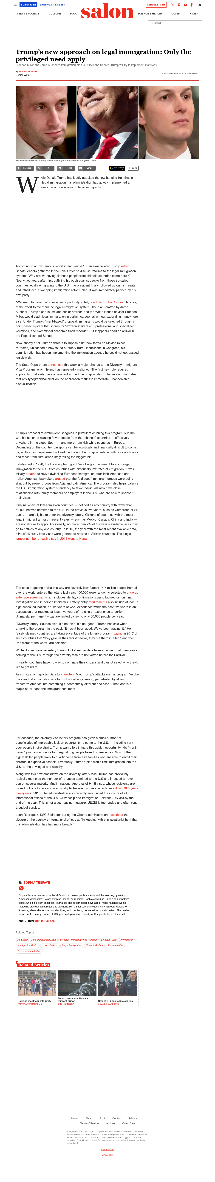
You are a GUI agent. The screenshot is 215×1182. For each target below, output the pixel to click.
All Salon (22, 940)
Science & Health (150, 14)
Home (74, 1118)
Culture (55, 14)
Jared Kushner (50, 945)
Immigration (126, 940)
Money (176, 14)
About (89, 1118)
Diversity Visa (108, 940)
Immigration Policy (27, 945)
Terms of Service (89, 1123)
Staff (102, 1118)
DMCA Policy (107, 1155)
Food (73, 14)
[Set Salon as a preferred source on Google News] (117, 168)
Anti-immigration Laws (43, 940)
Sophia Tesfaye (28, 72)
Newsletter (156, 5)
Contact (116, 1118)
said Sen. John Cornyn (107, 302)
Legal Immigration (72, 945)
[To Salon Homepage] (107, 11)
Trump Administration (29, 951)
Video (194, 14)
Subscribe (28, 5)
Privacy (133, 1118)
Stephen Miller (115, 945)
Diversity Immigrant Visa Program (78, 940)
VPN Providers (107, 1150)
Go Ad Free (128, 1123)
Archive (110, 1123)
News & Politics (28, 14)
